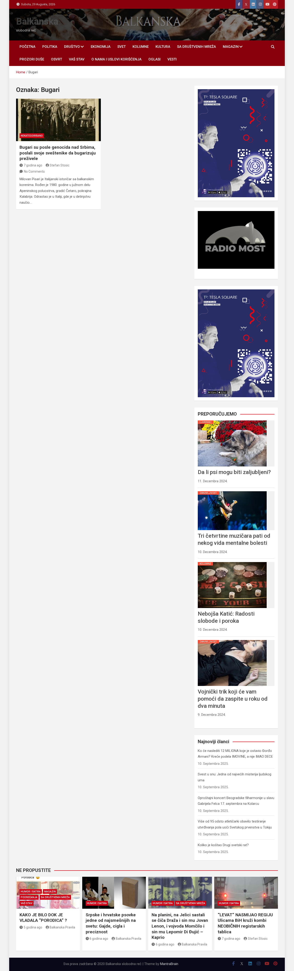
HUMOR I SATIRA (31, 891)
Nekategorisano (32, 135)
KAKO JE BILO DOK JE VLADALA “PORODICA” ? (43, 917)
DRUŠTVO (72, 47)
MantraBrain (169, 964)
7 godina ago (33, 165)
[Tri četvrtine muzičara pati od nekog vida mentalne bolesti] (232, 491)
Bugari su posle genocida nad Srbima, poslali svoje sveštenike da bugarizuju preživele (58, 153)
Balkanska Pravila (62, 927)
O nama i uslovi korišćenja (116, 59)
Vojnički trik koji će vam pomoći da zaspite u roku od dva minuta (233, 698)
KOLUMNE (141, 47)
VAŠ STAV (77, 59)
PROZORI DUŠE (32, 59)
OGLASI (154, 59)
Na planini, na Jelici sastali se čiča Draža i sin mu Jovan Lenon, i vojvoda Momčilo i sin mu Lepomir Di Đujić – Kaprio (180, 926)
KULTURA (162, 47)
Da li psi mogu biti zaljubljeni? (234, 472)
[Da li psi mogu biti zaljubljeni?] (232, 420)
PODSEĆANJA (29, 897)
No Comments (34, 171)
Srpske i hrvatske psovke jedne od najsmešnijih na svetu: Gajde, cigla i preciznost (111, 923)
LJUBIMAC (206, 422)
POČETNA (27, 47)
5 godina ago (33, 927)
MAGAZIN (231, 47)
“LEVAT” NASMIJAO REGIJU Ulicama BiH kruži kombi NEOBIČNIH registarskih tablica (245, 923)
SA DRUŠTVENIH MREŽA (196, 47)
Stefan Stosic (59, 165)
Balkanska (37, 21)
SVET (121, 47)
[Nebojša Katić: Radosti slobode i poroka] (232, 562)
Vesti (172, 59)
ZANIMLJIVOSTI (208, 493)
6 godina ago (99, 938)
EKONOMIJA (100, 47)
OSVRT (56, 59)
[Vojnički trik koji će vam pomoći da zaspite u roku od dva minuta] (232, 640)
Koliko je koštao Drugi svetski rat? (223, 845)
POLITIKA (49, 47)
